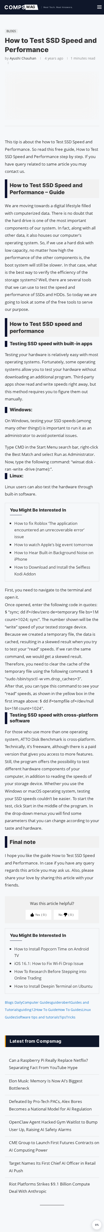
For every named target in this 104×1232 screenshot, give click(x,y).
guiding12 (27, 1009)
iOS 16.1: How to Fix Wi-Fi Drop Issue (48, 963)
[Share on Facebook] (49, 132)
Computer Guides (36, 1002)
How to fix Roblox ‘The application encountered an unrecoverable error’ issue (49, 529)
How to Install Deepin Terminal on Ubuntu (53, 986)
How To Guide (46, 1009)
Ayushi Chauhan (23, 58)
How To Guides (70, 1009)
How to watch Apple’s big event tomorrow (53, 544)
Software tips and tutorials (37, 1017)
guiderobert (60, 1002)
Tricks (70, 1017)
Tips (62, 1017)
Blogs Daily (13, 1002)
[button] (96, 1224)
